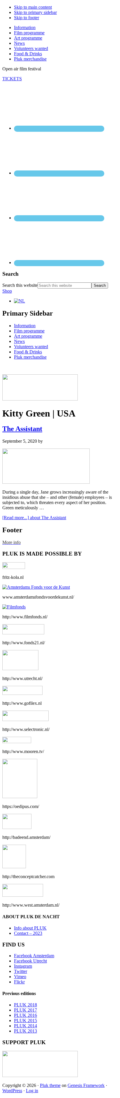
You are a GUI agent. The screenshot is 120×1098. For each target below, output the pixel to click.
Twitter (20, 971)
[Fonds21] (23, 632)
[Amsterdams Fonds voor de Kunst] (36, 587)
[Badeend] (16, 827)
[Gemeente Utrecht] (20, 668)
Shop (7, 291)
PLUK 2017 (25, 1010)
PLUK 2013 (25, 1030)
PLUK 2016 (25, 1015)
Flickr (19, 981)
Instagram (23, 966)
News (19, 341)
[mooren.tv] (16, 741)
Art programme (28, 336)
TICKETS (12, 78)
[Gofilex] (22, 693)
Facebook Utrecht (30, 960)
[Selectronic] (25, 719)
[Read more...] (34, 517)
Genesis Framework (86, 1085)
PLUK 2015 (25, 1020)
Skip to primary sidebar (35, 12)
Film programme (29, 330)
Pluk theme (50, 1085)
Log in (32, 1090)
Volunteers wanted (31, 346)
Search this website (20, 285)
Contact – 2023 (28, 933)
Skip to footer (26, 17)
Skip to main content (33, 7)
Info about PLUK (30, 928)
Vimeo (20, 976)
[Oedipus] (19, 796)
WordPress (12, 1090)
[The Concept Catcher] (14, 866)
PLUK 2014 (25, 1025)
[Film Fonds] (14, 606)
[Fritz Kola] (13, 567)
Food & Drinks (28, 351)
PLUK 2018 (25, 1004)
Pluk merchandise (30, 357)
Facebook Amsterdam (34, 955)
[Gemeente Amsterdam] (22, 895)
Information (25, 325)
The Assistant (22, 429)
